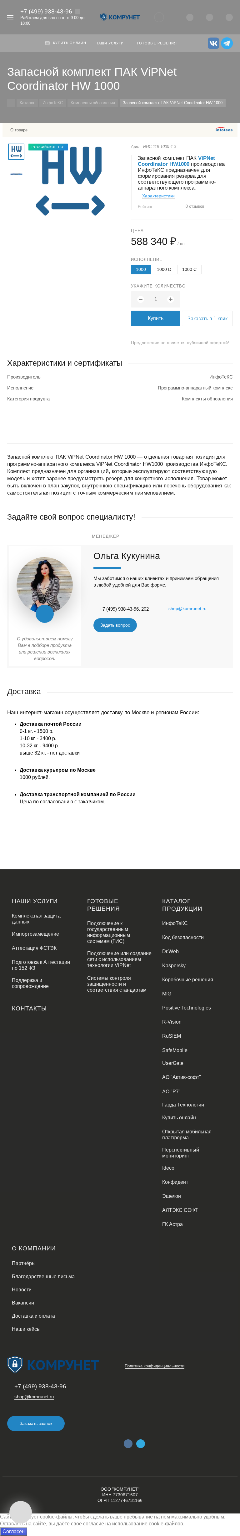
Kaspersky (174, 965)
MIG (166, 993)
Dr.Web (170, 951)
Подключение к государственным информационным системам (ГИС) (108, 932)
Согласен (13, 1531)
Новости (22, 1289)
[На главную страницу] (119, 17)
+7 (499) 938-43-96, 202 (124, 609)
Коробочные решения (187, 979)
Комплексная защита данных (36, 918)
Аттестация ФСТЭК (34, 948)
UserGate (172, 1063)
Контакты (29, 1008)
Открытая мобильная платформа (187, 1134)
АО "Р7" (171, 1091)
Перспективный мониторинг (180, 1152)
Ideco (168, 1168)
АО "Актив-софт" (181, 1077)
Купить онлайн (179, 1117)
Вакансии (23, 1302)
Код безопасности (183, 937)
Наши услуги (35, 901)
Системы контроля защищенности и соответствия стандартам (117, 984)
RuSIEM (171, 1036)
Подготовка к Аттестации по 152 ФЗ (41, 965)
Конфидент (175, 1182)
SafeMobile (175, 1050)
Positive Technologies (186, 1007)
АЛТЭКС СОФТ (180, 1210)
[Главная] (11, 103)
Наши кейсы (26, 1329)
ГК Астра (172, 1224)
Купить (155, 318)
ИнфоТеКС (175, 923)
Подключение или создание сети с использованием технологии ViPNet (119, 959)
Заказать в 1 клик (208, 318)
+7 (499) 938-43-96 (46, 11)
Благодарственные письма (43, 1276)
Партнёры (24, 1263)
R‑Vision (172, 1022)
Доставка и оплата (33, 1316)
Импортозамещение (35, 934)
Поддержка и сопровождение (30, 983)
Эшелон (171, 1196)
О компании (34, 1248)
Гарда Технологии (183, 1104)
